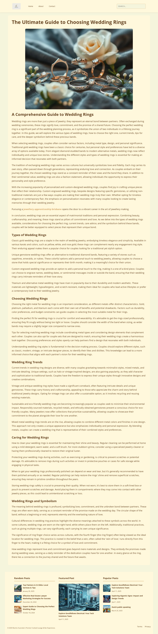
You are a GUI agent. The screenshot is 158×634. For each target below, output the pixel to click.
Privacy (148, 626)
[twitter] (105, 6)
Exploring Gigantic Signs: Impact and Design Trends (127, 597)
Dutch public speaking (121, 607)
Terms (139, 626)
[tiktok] (108, 6)
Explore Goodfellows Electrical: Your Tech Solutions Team (76, 614)
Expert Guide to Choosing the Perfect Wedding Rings (38, 607)
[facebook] (102, 6)
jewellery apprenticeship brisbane (42, 209)
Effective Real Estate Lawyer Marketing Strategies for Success (37, 597)
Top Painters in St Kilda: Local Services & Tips (35, 586)
